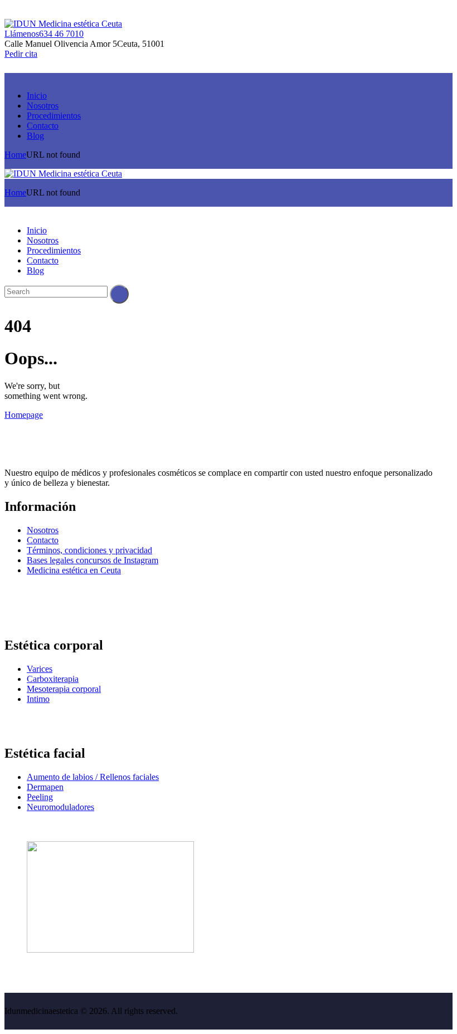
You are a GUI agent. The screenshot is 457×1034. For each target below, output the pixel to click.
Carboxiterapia (53, 679)
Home (15, 154)
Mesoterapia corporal (64, 689)
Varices (39, 669)
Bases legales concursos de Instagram (92, 560)
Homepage (23, 415)
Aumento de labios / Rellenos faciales (93, 777)
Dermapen (45, 787)
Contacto (43, 540)
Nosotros (43, 530)
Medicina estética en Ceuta (74, 570)
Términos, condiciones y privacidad (89, 550)
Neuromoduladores (60, 807)
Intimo (38, 699)
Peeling (40, 797)
